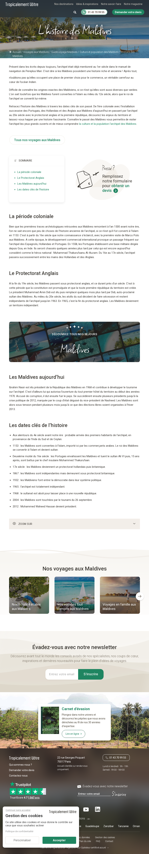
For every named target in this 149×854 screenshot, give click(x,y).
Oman (136, 826)
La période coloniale (29, 172)
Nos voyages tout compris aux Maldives (73, 606)
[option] (29, 596)
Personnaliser (22, 840)
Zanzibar (108, 826)
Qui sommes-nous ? (20, 764)
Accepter (59, 840)
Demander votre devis (21, 770)
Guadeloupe (92, 826)
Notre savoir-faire (111, 4)
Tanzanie (123, 826)
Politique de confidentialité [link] (19, 831)
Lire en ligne (72, 733)
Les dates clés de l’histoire (33, 189)
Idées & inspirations (87, 4)
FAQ (98, 841)
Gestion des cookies (105, 837)
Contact (109, 841)
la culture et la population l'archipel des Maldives (107, 123)
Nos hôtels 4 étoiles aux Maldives (26, 606)
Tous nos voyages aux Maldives (37, 140)
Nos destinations (63, 4)
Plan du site (85, 841)
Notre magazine (133, 4)
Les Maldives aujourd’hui (31, 183)
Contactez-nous (18, 775)
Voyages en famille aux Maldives (119, 606)
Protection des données (78, 837)
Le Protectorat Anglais (30, 177)
